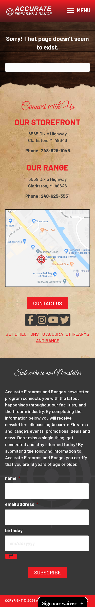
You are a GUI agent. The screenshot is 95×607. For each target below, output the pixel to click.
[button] (30, 320)
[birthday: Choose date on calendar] (11, 556)
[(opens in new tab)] (47, 247)
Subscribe (47, 572)
